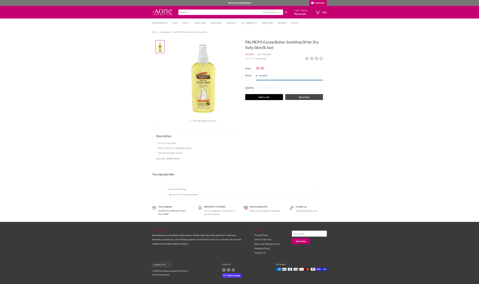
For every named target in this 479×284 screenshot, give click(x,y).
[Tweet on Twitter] (316, 58)
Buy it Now (304, 97)
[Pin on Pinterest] (311, 58)
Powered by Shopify (160, 274)
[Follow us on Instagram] (233, 270)
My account (300, 13)
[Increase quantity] (272, 87)
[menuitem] (160, 23)
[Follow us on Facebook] (224, 270)
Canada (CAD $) (160, 264)
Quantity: (249, 87)
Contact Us (259, 252)
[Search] (286, 12)
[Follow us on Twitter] (228, 270)
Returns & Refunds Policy (267, 244)
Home (154, 32)
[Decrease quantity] (258, 87)
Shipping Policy (262, 248)
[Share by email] (321, 58)
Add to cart (264, 97)
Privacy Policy (261, 235)
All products (165, 32)
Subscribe (320, 2)
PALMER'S (249, 54)
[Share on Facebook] (307, 58)
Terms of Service (262, 239)
